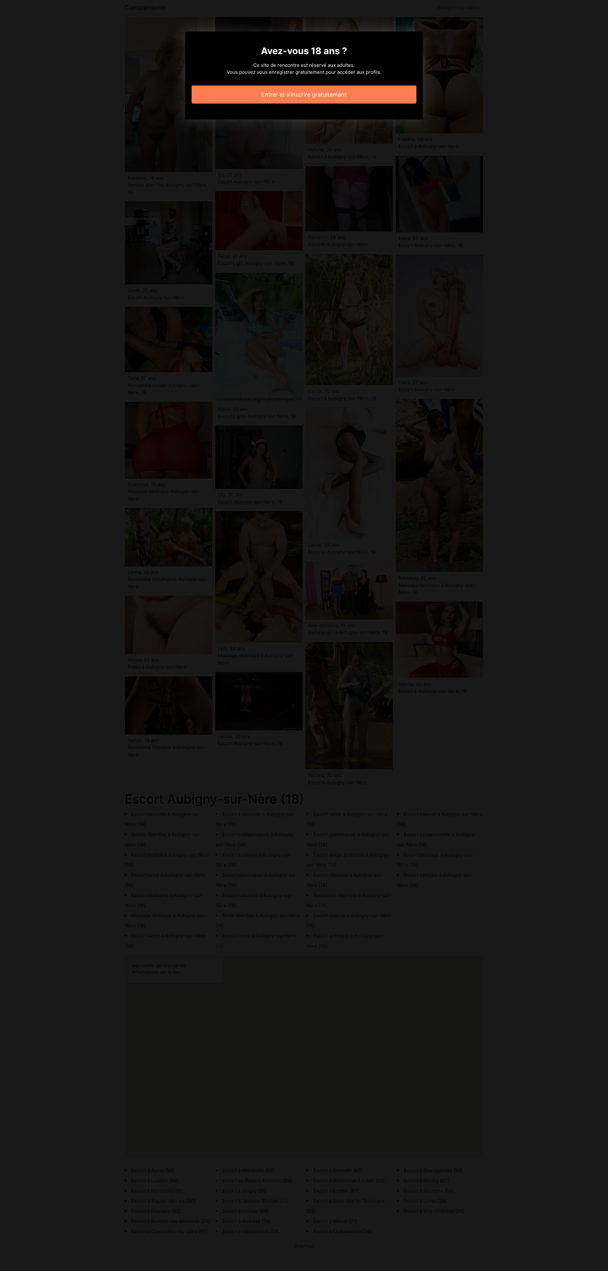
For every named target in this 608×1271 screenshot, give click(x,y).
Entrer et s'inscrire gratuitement (304, 94)
